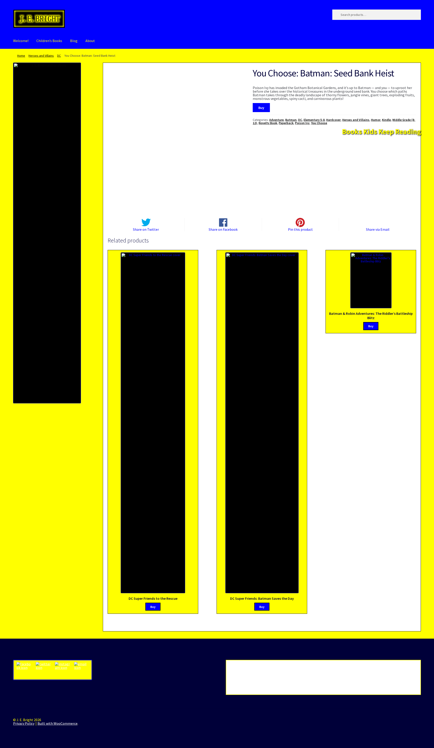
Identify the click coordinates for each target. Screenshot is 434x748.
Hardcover (333, 120)
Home (21, 56)
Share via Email (377, 229)
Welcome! (20, 40)
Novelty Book (268, 123)
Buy (261, 107)
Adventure (276, 120)
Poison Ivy (302, 123)
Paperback (286, 123)
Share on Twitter (146, 229)
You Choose (319, 123)
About (90, 40)
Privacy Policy (23, 723)
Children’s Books (49, 40)
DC (59, 56)
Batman (291, 120)
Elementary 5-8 (314, 120)
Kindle (386, 120)
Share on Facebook (223, 229)
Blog (74, 40)
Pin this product (300, 229)
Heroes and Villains (41, 56)
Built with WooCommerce (58, 723)
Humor (375, 120)
